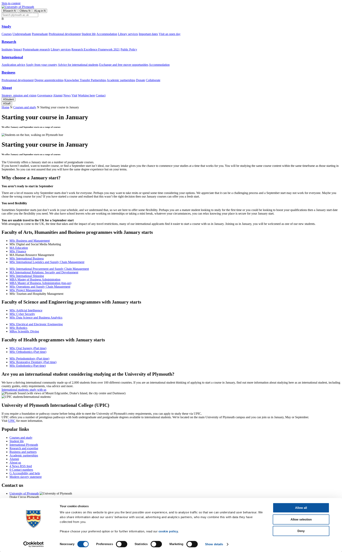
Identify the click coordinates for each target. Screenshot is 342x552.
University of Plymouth (24, 493)
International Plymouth (24, 444)
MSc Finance (18, 251)
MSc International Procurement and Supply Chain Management (49, 268)
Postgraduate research (36, 49)
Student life (89, 34)
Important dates (148, 34)
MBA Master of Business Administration (35, 279)
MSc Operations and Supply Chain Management (40, 286)
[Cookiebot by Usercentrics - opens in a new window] (33, 544)
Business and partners (23, 452)
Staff (6, 103)
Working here (86, 95)
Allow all (301, 507)
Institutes (7, 49)
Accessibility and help (25, 473)
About (7, 88)
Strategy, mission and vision (19, 95)
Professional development (65, 34)
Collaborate (153, 80)
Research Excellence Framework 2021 (95, 49)
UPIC (11, 420)
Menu (25, 10)
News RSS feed (21, 466)
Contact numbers (21, 469)
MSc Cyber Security (22, 314)
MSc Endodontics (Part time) (28, 365)
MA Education (19, 247)
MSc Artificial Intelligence (26, 310)
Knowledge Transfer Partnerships (85, 80)
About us (15, 462)
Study (6, 26)
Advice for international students (78, 64)
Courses (7, 34)
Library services (128, 34)
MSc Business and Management (30, 240)
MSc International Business (27, 258)
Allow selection (301, 519)
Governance (44, 95)
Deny (301, 531)
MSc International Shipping (27, 276)
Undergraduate (21, 34)
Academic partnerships (121, 80)
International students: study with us (24, 389)
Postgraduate (40, 34)
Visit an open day (169, 34)
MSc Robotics (18, 327)
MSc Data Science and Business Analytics (36, 317)
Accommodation (106, 34)
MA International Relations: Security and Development (44, 272)
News (67, 95)
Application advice (13, 64)
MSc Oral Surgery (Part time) (28, 348)
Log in (40, 10)
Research (9, 42)
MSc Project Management (26, 290)
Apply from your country (41, 64)
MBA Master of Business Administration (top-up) (40, 283)
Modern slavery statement (26, 476)
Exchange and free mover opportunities (123, 64)
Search (9, 10)
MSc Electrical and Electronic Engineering (36, 324)
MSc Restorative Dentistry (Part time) (33, 362)
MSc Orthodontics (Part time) (28, 351)
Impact (17, 49)
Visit (74, 95)
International (12, 57)
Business (8, 72)
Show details (214, 544)
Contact (100, 95)
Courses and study (24, 107)
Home (5, 107)
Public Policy (129, 49)
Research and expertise (24, 448)
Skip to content (11, 3)
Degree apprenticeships (49, 80)
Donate (140, 80)
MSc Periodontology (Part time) (29, 358)
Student (8, 99)
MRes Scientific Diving (24, 331)
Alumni (58, 95)
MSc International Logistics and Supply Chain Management (47, 262)
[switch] (121, 544)
